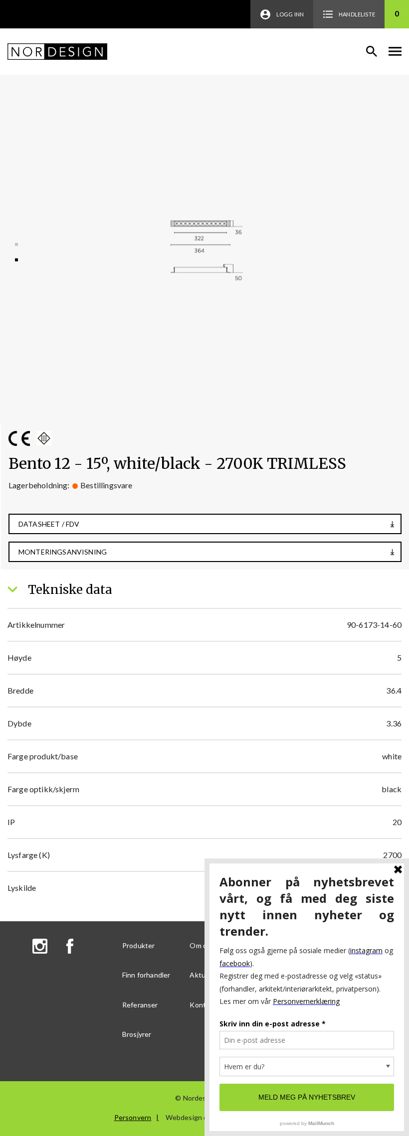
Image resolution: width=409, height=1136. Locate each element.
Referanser (140, 1004)
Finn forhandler (146, 975)
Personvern (133, 1117)
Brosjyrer (136, 1034)
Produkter (138, 945)
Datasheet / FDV (48, 524)
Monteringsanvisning (62, 552)
